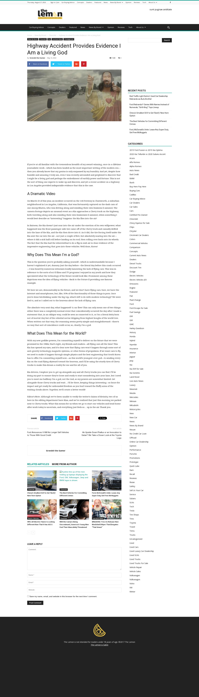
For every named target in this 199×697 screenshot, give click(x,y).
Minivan (133, 401)
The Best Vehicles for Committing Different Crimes (148, 122)
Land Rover (135, 377)
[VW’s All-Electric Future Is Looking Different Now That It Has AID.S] (42, 509)
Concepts (80, 2)
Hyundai (133, 344)
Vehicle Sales (135, 571)
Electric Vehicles (33, 518)
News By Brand (115, 2)
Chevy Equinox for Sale (140, 223)
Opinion (128, 2)
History (133, 332)
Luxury (132, 385)
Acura (132, 158)
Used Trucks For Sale (139, 563)
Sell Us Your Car (136, 490)
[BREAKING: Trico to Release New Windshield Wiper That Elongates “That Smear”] (106, 509)
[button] (168, 27)
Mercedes (134, 397)
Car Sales (134, 207)
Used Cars (134, 547)
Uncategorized (68, 39)
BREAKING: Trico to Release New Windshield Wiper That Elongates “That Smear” (105, 524)
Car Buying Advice (67, 2)
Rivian (132, 482)
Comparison (135, 247)
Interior (133, 352)
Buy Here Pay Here (138, 186)
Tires (132, 518)
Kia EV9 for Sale (136, 369)
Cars (131, 211)
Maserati (133, 389)
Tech (144, 2)
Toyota (133, 522)
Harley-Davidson (137, 328)
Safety (132, 486)
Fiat (131, 296)
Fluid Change (135, 300)
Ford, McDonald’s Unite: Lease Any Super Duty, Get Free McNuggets (149, 131)
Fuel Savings (135, 312)
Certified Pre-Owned (138, 215)
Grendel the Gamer (37, 58)
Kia (49, 39)
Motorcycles (135, 409)
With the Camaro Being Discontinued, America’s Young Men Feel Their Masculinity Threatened (74, 524)
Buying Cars (135, 190)
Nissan (133, 429)
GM (131, 316)
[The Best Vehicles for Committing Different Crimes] (74, 480)
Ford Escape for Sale (139, 308)
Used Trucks (135, 559)
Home (29, 35)
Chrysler (133, 231)
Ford (94, 489)
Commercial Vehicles (139, 243)
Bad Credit (134, 174)
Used (132, 543)
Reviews (137, 2)
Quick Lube (134, 466)
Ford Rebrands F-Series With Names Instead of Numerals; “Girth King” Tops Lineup (149, 105)
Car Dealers (135, 202)
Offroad (133, 437)
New (132, 413)
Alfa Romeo (135, 162)
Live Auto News (57, 39)
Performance (135, 450)
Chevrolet (43, 39)
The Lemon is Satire (99, 645)
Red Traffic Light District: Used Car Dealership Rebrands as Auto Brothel (149, 97)
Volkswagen (135, 575)
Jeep (131, 360)
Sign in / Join (54, 2)
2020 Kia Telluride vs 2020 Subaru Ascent (148, 154)
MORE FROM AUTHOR (64, 464)
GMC (132, 324)
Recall (132, 474)
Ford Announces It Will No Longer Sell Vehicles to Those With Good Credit (48, 433)
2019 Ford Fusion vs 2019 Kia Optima (146, 150)
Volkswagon (135, 579)
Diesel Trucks (135, 263)
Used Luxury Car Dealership (142, 551)
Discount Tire (135, 267)
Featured (97, 2)
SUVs (132, 502)
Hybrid (132, 340)
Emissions (134, 283)
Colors (132, 239)
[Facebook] (170, 2)
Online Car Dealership (139, 441)
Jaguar (132, 356)
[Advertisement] (74, 144)
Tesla (132, 510)
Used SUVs (134, 555)
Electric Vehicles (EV (138, 279)
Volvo (132, 583)
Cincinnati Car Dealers (139, 235)
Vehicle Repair (136, 567)
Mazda (133, 393)
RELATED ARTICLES (38, 464)
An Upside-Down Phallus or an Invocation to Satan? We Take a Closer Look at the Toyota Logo (101, 435)
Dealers (89, 2)
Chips (132, 227)
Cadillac (133, 194)
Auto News (134, 170)
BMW (132, 178)
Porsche (133, 454)
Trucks (132, 535)
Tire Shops (134, 514)
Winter (132, 591)
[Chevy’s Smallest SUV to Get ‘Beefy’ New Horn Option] (42, 480)
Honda (132, 336)
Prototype (134, 462)
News (106, 2)
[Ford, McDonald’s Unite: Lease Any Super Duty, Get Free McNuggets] (106, 480)
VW (131, 587)
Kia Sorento (135, 373)
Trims (132, 531)
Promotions (135, 458)
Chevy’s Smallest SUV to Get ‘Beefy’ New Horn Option (149, 114)
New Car (133, 417)
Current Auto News (138, 255)
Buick (132, 182)
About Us (152, 2)
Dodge (133, 271)
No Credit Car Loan (138, 433)
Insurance (134, 348)
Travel (132, 527)
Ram (132, 470)
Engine (132, 288)
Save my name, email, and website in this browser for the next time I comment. (63, 596)
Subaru (133, 498)
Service (133, 494)
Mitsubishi (134, 405)
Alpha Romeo (135, 166)
